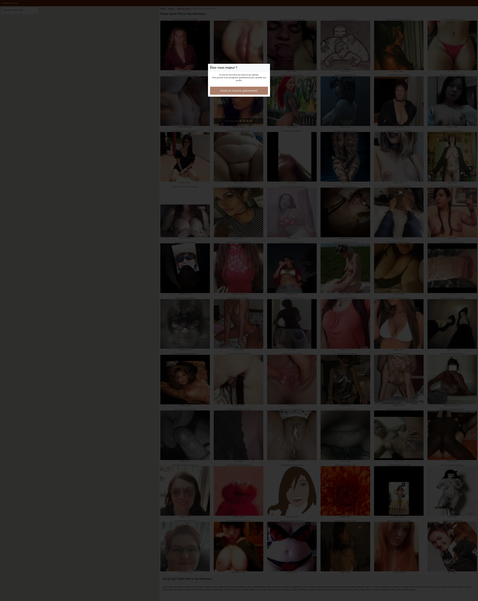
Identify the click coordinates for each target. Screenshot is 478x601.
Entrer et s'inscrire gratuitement (239, 90)
